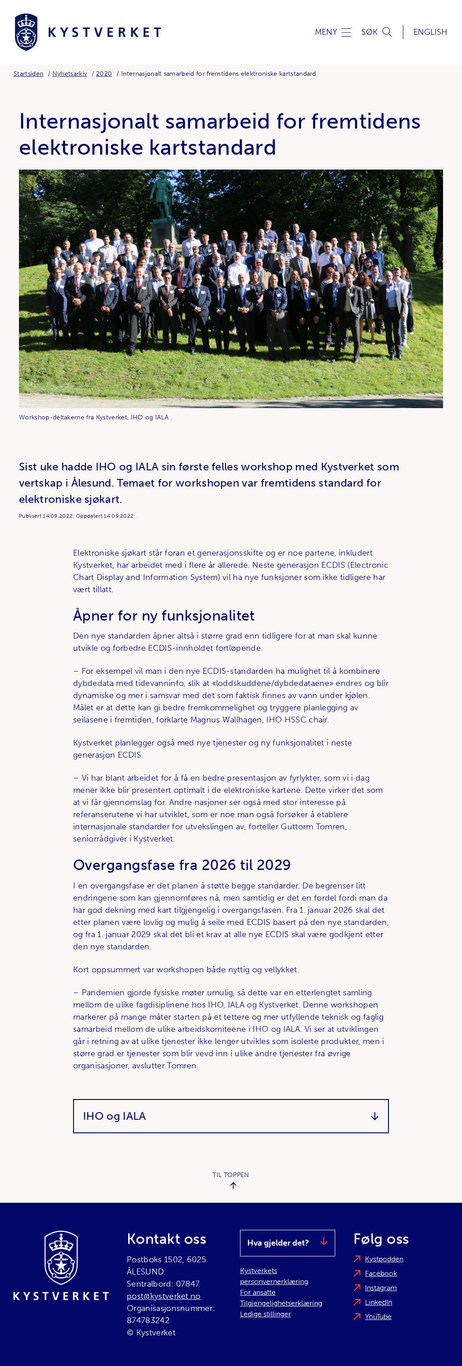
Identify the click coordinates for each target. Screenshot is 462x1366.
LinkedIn (378, 1302)
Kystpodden (384, 1259)
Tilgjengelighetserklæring (281, 1303)
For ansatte (258, 1292)
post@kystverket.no (164, 1296)
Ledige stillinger (265, 1314)
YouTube (378, 1316)
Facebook (381, 1273)
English (430, 32)
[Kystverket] (88, 32)
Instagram (381, 1287)
